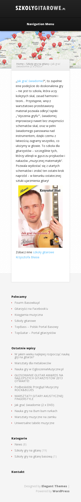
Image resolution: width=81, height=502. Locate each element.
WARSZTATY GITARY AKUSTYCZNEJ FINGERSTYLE (39, 397)
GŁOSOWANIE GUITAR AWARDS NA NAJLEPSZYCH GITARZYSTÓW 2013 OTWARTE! (39, 378)
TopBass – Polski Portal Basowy (36, 327)
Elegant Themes (54, 486)
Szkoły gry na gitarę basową (33, 456)
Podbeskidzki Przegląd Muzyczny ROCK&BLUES (37, 388)
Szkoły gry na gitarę (37, 64)
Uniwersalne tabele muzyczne (34, 423)
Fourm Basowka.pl (27, 303)
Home (20, 64)
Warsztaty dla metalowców (33, 363)
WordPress (61, 491)
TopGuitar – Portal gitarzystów (35, 333)
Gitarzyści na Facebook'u (31, 309)
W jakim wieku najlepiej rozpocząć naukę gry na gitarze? (42, 355)
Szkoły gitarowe (25, 321)
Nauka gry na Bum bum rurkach (36, 411)
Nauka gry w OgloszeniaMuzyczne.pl (39, 369)
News (18, 444)
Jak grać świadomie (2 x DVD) (34, 405)
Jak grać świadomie (30, 81)
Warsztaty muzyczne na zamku (35, 417)
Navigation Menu (40, 24)
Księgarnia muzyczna (29, 315)
